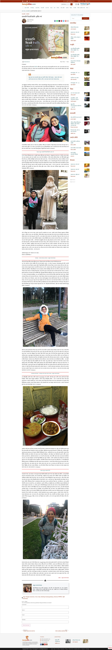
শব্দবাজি (74, 8)
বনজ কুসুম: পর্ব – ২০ (75, 73)
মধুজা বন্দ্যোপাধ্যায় (30, 20)
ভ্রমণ (54, 8)
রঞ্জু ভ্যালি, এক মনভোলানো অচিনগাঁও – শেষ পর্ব (76, 105)
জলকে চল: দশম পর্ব (75, 32)
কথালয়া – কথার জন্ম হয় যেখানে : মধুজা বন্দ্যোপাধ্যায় (45, 258)
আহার (51, 8)
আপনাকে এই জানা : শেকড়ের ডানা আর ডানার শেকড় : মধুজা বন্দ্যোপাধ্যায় (45, 373)
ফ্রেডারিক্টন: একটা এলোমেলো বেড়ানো (75, 98)
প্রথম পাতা (23, 11)
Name (23, 610)
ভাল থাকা (47, 8)
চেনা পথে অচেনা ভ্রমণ (75, 93)
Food (36, 597)
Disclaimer (62, 648)
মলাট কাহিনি (27, 8)
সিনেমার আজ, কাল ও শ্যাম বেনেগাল (75, 131)
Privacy (66, 648)
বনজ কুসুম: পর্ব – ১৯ (75, 83)
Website (23, 619)
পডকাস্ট (67, 8)
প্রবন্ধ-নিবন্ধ (37, 8)
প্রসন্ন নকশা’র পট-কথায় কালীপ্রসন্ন (75, 61)
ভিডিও (71, 8)
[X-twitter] (25, 1)
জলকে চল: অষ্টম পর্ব (75, 174)
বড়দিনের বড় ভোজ (74, 78)
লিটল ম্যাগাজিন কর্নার (81, 8)
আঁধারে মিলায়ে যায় (74, 27)
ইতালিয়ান (60, 597)
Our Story (58, 648)
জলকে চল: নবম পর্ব (75, 169)
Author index (53, 648)
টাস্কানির (35, 67)
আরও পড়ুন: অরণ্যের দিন (45, 470)
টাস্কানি (23, 155)
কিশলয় (58, 8)
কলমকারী (42, 8)
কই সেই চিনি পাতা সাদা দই (76, 117)
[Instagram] (29, 1)
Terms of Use (71, 648)
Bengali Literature (30, 597)
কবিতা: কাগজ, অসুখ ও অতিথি (75, 38)
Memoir (56, 597)
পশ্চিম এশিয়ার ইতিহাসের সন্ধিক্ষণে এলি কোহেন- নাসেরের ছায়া (76, 123)
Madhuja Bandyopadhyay (47, 597)
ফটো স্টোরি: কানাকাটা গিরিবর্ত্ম (74, 153)
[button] (64, 1)
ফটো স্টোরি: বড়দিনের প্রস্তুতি (75, 142)
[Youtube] (27, 1)
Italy (39, 597)
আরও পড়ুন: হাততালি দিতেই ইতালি (43, 152)
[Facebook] (23, 1)
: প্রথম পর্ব (52, 152)
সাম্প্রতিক (27, 14)
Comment (24, 604)
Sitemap (87, 648)
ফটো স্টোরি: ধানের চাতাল (76, 148)
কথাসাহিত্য (32, 8)
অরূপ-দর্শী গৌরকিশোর (57, 640)
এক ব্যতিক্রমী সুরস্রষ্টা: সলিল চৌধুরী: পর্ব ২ (75, 49)
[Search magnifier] (72, 4)
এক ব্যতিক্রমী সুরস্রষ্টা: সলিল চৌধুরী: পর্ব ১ (75, 55)
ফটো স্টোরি (62, 8)
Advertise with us (77, 648)
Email (23, 614)
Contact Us (83, 648)
